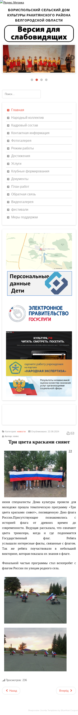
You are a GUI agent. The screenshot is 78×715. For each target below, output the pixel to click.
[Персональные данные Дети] (39, 296)
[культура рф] (39, 358)
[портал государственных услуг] (39, 330)
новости (21, 431)
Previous (6, 58)
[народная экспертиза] (39, 375)
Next (72, 58)
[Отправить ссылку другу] (72, 434)
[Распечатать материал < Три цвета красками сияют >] (68, 434)
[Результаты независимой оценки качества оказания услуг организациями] (39, 395)
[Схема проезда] (39, 268)
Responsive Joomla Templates (42, 710)
